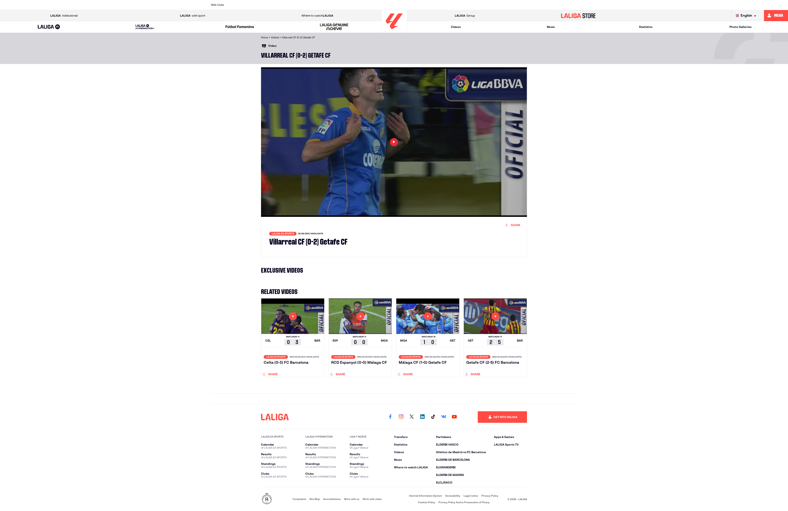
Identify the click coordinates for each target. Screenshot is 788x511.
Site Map (314, 499)
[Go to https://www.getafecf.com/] (362, 5)
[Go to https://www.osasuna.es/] (274, 5)
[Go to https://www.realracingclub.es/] (415, 5)
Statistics (645, 27)
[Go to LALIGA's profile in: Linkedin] (422, 417)
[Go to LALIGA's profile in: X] (411, 417)
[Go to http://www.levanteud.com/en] (380, 5)
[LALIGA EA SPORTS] (49, 27)
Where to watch (317, 15)
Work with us (351, 499)
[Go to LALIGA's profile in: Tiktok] (433, 417)
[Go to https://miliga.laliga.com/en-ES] (776, 15)
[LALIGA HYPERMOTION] (145, 27)
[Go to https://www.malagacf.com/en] (397, 5)
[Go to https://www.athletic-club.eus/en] (238, 5)
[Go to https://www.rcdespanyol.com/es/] (468, 5)
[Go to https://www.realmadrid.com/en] (503, 5)
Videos (456, 27)
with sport (192, 15)
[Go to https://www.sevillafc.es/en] (539, 5)
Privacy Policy (489, 495)
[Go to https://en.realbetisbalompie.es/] (486, 5)
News (551, 27)
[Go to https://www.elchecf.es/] (327, 5)
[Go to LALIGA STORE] (578, 15)
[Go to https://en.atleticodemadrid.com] (256, 5)
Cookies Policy (426, 502)
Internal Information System (425, 495)
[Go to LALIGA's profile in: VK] (443, 417)
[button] (49, 27)
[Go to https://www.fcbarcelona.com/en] (344, 5)
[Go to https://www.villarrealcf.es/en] (574, 5)
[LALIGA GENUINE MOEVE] (334, 27)
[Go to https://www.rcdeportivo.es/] (450, 5)
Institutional (64, 15)
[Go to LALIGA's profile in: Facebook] (390, 417)
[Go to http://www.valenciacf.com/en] (556, 5)
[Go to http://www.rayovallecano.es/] (433, 5)
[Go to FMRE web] (267, 499)
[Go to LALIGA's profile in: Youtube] (454, 417)
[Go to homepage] (394, 31)
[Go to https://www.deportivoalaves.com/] (309, 5)
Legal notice (471, 495)
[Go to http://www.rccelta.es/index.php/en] (291, 5)
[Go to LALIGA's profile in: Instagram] (401, 417)
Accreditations (332, 499)
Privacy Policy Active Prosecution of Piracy (464, 502)
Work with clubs (372, 499)
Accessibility (452, 495)
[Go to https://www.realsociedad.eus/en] (521, 5)
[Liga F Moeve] (239, 27)
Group (465, 15)
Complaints (299, 499)
